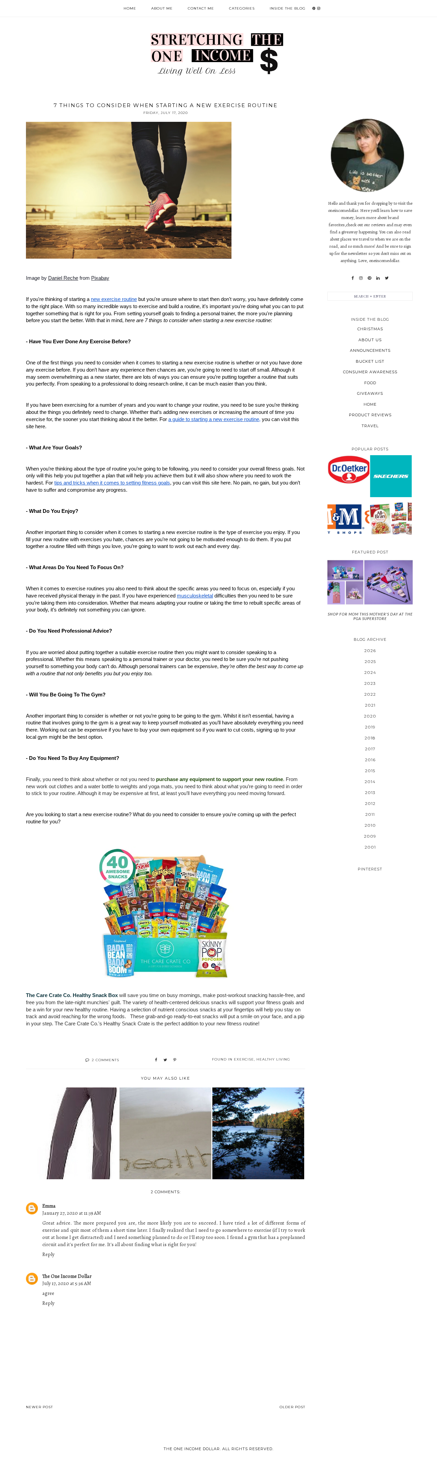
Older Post (292, 1407)
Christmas (370, 329)
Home (130, 8)
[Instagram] (361, 278)
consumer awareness (370, 372)
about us (370, 339)
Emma (49, 1205)
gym (252, 1237)
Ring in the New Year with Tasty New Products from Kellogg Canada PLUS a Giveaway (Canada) (391, 518)
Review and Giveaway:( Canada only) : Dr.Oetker (348, 469)
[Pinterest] (369, 278)
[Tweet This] (165, 1060)
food (370, 382)
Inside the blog (288, 8)
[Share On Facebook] (156, 1060)
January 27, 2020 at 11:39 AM (71, 1213)
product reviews (370, 415)
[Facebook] (353, 278)
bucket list (370, 361)
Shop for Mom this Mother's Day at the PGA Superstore (370, 616)
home (370, 404)
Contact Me (201, 8)
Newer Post (39, 1407)
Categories (242, 8)
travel (370, 425)
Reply (48, 1254)
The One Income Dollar (66, 1276)
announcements (370, 350)
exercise (244, 1059)
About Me (162, 8)
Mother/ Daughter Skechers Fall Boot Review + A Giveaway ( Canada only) (391, 476)
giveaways (370, 393)
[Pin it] (174, 1060)
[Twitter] (387, 278)
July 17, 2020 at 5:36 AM (66, 1283)
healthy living (273, 1059)
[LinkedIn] (378, 278)
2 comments (105, 1060)
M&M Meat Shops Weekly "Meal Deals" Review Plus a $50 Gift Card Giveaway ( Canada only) (348, 518)
